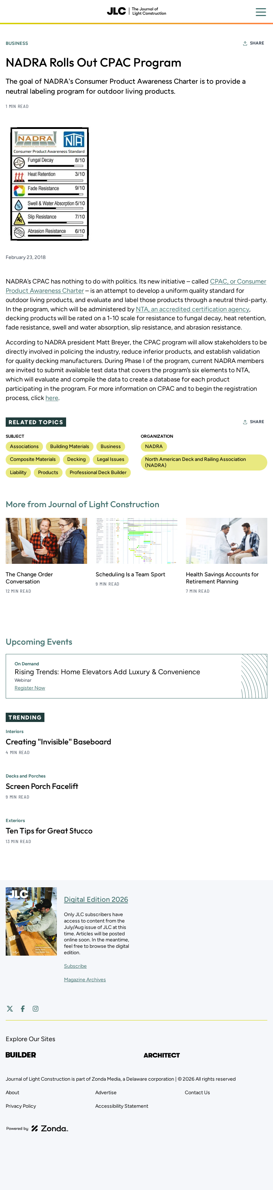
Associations (24, 446)
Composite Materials (33, 459)
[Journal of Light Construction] (136, 11)
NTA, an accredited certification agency (192, 309)
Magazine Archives (85, 980)
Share (257, 43)
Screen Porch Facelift (42, 786)
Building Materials (69, 446)
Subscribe (75, 966)
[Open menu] (261, 12)
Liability (18, 472)
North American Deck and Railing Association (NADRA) (195, 462)
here (52, 398)
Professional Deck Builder (98, 472)
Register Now (30, 688)
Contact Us (197, 1093)
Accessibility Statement (121, 1106)
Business (17, 43)
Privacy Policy (21, 1106)
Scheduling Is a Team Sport (130, 574)
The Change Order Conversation (29, 578)
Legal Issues (110, 459)
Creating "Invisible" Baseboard (58, 742)
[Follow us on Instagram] (35, 1008)
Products (48, 472)
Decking (76, 459)
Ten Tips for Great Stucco (49, 831)
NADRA (154, 446)
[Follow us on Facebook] (22, 1008)
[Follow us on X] (10, 1008)
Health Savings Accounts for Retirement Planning (222, 578)
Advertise (106, 1093)
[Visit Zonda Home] (37, 1128)
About (12, 1093)
